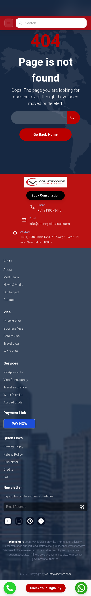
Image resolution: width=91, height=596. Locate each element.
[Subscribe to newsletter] (82, 506)
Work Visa (11, 351)
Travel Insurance (15, 387)
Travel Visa (11, 343)
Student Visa (12, 321)
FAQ (6, 477)
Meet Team (11, 277)
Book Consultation (45, 195)
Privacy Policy (13, 447)
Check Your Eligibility (45, 588)
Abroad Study (13, 402)
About (8, 269)
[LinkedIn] (41, 521)
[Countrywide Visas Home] (19, 8)
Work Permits (13, 395)
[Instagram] (19, 521)
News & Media (13, 285)
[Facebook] (8, 521)
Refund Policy (13, 454)
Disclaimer (11, 462)
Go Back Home (45, 134)
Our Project (11, 292)
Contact (9, 300)
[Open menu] (82, 8)
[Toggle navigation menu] (8, 23)
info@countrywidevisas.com (49, 223)
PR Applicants (13, 372)
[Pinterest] (30, 521)
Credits (8, 469)
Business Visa (13, 328)
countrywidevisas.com (58, 574)
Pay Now (19, 424)
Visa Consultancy (16, 380)
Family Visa (12, 336)
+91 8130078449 (49, 210)
